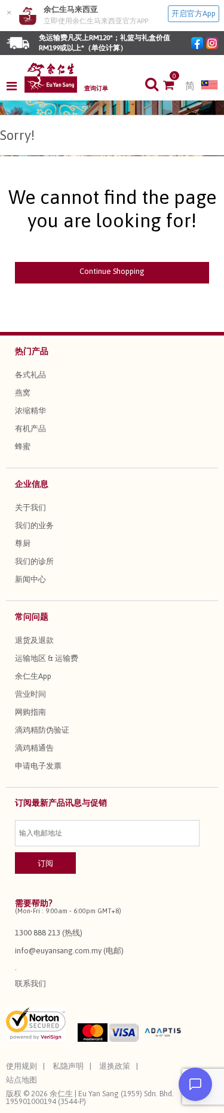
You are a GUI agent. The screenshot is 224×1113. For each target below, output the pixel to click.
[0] (174, 86)
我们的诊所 (34, 561)
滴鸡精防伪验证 (42, 729)
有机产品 (30, 428)
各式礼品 (30, 374)
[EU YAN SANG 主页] (50, 78)
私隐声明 (68, 1066)
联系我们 (30, 983)
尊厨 (22, 543)
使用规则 (21, 1066)
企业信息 (31, 484)
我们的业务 (34, 525)
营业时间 (30, 694)
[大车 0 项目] (174, 86)
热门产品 (31, 351)
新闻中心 (30, 579)
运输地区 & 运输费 (46, 658)
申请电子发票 (38, 765)
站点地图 (21, 1079)
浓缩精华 (30, 410)
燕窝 (22, 392)
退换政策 (114, 1066)
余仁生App (33, 676)
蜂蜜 (22, 446)
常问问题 (31, 616)
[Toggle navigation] (15, 86)
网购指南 (30, 712)
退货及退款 (34, 640)
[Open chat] (195, 1084)
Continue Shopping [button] (112, 271)
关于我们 (30, 507)
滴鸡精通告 (34, 747)
